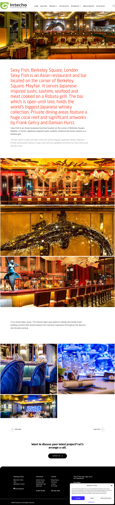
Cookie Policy (91, 502)
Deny (92, 498)
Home (36, 6)
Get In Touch (100, 6)
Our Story (43, 6)
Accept (78, 498)
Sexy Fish (97, 429)
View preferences (106, 498)
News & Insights (88, 6)
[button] (111, 485)
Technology (75, 6)
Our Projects (64, 6)
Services (52, 6)
